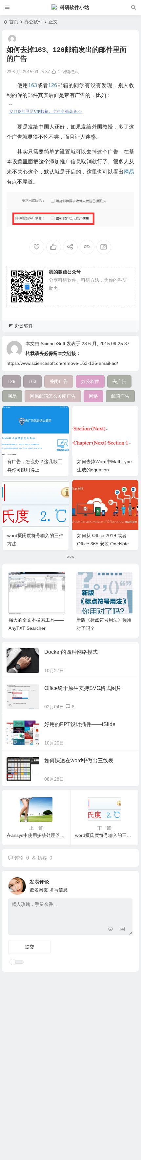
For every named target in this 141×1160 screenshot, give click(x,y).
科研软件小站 (74, 7)
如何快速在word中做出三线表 (78, 760)
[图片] (122, 929)
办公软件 (33, 21)
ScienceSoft (53, 343)
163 (32, 85)
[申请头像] (126, 884)
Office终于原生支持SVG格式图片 (82, 688)
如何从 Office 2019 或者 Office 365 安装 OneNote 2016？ (103, 544)
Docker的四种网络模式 (71, 652)
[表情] (110, 929)
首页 (13, 21)
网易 (129, 172)
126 (52, 85)
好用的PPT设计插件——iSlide (79, 724)
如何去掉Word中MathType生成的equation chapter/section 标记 (104, 470)
